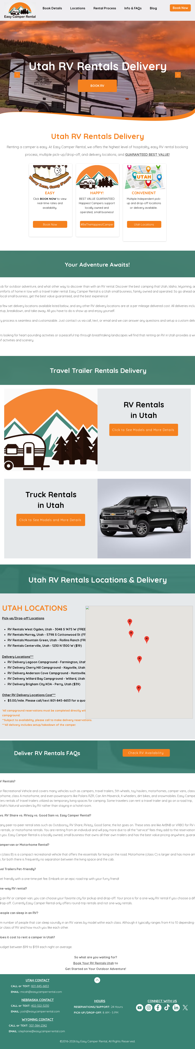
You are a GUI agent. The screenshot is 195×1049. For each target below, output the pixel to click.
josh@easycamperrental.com (40, 1011)
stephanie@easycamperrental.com (41, 1031)
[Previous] (17, 75)
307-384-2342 (38, 1025)
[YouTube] (139, 1007)
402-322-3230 (40, 1005)
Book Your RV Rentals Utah (93, 963)
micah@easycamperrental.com (41, 992)
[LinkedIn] (176, 1007)
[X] (185, 1007)
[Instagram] (148, 1007)
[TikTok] (167, 1007)
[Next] (178, 75)
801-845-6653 (40, 986)
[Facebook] (157, 1007)
